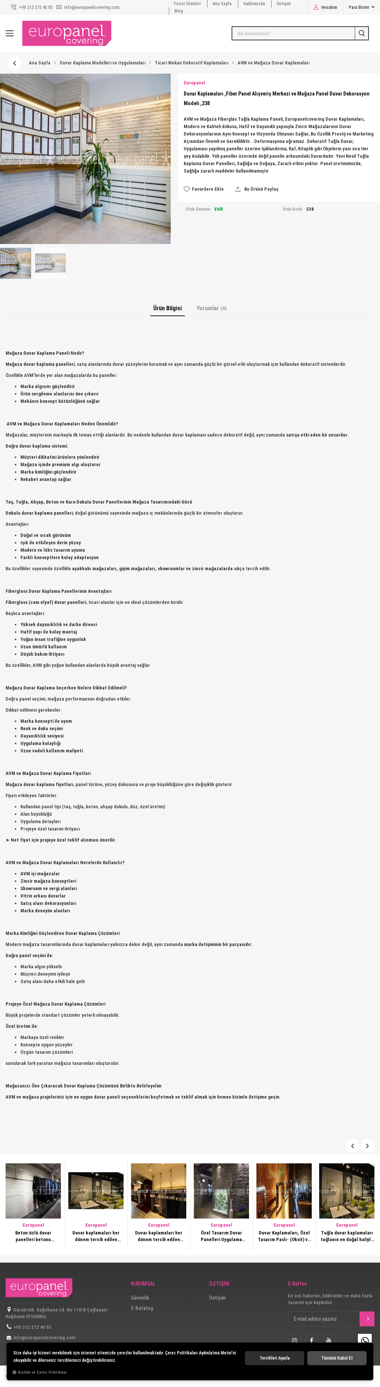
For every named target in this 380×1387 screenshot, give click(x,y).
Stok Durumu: (198, 209)
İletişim (284, 3)
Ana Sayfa (222, 3)
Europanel (33, 1225)
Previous (352, 1146)
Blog (178, 11)
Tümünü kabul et (337, 1358)
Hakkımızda (254, 3)
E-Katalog (142, 1308)
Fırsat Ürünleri (187, 3)
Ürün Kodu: (293, 209)
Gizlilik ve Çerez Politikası (42, 1372)
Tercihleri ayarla (274, 1358)
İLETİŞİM (219, 1284)
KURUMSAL (143, 1284)
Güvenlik (140, 1298)
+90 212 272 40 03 (35, 7)
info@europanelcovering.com (91, 7)
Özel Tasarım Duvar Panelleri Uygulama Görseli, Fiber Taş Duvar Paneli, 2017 (221, 1236)
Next (367, 1146)
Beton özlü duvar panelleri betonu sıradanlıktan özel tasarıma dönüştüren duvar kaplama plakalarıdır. (33, 1236)
